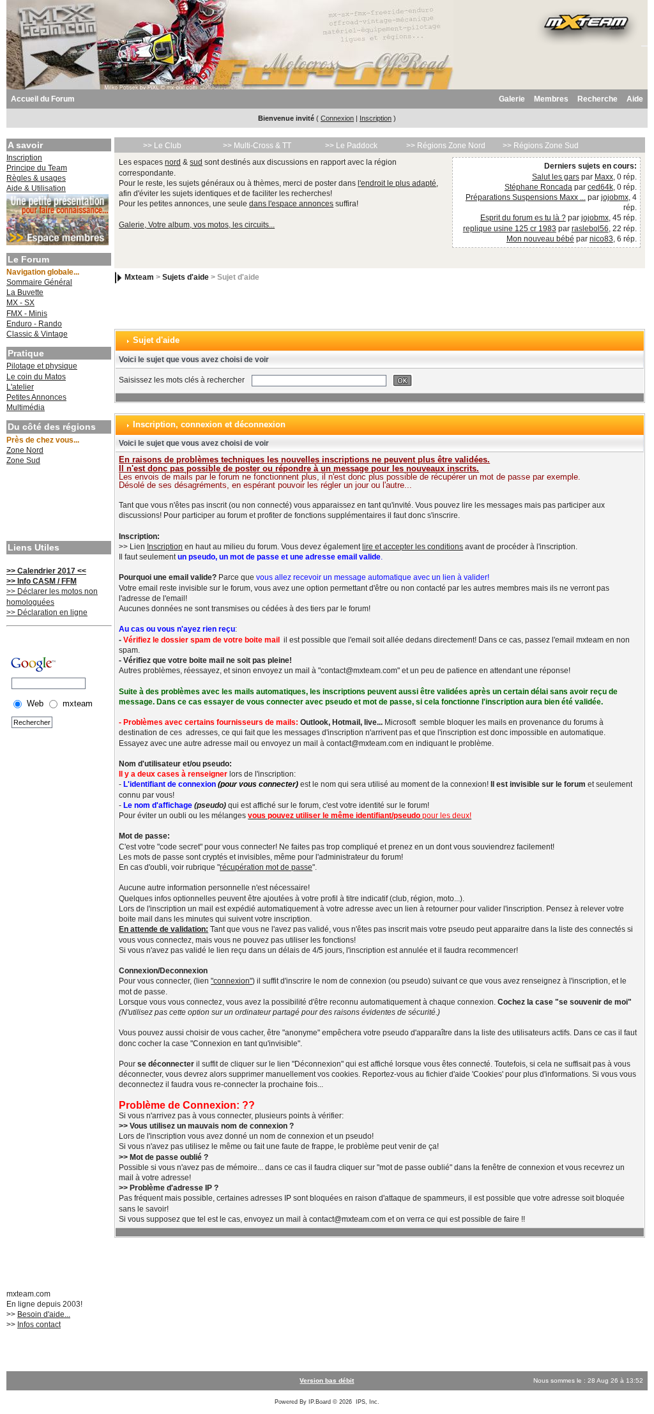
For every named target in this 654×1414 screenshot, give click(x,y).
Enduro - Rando (34, 323)
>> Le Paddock (351, 145)
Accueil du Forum (43, 99)
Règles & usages (36, 178)
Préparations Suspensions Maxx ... (526, 197)
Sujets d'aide (185, 277)
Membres (551, 99)
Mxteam (139, 277)
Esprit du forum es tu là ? (523, 217)
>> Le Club (162, 145)
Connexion (337, 118)
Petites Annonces (36, 397)
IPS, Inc (366, 1402)
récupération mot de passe (266, 867)
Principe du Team (36, 167)
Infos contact (39, 1324)
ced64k (600, 187)
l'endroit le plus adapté (397, 183)
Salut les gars (555, 176)
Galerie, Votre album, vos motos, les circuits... (197, 224)
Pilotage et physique (41, 365)
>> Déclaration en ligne (46, 612)
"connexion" (231, 981)
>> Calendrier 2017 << (46, 570)
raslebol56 (590, 228)
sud (196, 162)
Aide (635, 99)
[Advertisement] (57, 504)
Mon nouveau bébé (540, 238)
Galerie (512, 99)
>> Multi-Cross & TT (257, 145)
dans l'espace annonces (291, 203)
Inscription (376, 118)
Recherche (597, 99)
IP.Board (319, 1402)
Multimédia (25, 407)
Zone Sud (23, 460)
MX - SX (20, 302)
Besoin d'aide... (43, 1314)
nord (173, 162)
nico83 (601, 238)
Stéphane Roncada (538, 187)
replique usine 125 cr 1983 (509, 228)
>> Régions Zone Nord (445, 145)
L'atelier (20, 387)
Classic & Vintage (37, 334)
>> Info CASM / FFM (41, 581)
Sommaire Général (39, 282)
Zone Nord (24, 450)
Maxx (604, 176)
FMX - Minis (26, 313)
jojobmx (614, 197)
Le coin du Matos (36, 376)
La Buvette (24, 292)
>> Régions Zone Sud (541, 145)
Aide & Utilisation (36, 188)
